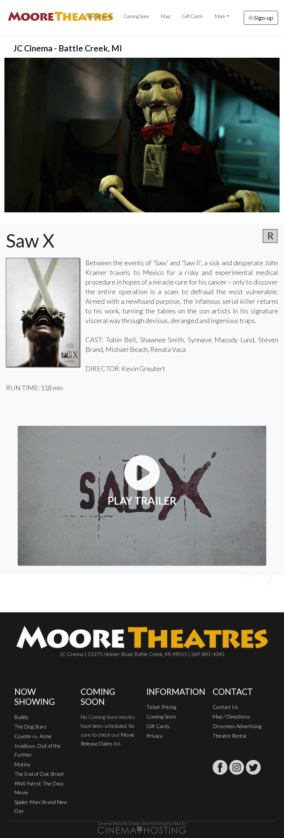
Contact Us (225, 707)
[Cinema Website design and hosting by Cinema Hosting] (142, 827)
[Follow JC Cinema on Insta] (236, 767)
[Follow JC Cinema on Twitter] (253, 767)
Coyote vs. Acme (33, 736)
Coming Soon (136, 16)
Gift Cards (192, 16)
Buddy (21, 717)
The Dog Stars (30, 726)
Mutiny (22, 764)
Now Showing (99, 16)
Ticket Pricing (161, 707)
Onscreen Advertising (237, 726)
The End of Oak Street (39, 774)
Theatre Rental (229, 736)
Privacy (154, 736)
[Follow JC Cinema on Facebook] (220, 767)
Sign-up (263, 17)
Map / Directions (231, 716)
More (220, 16)
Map (165, 16)
